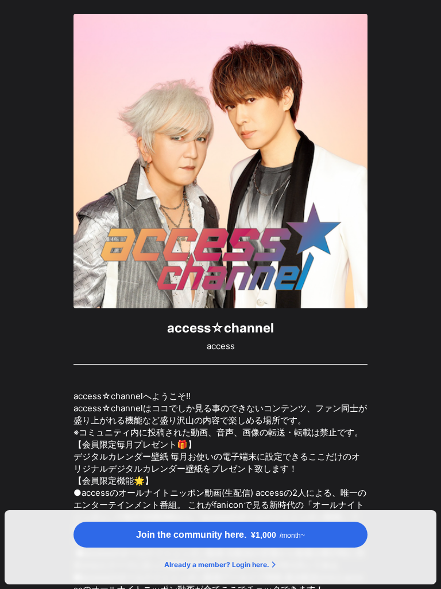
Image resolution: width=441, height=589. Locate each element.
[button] (221, 535)
